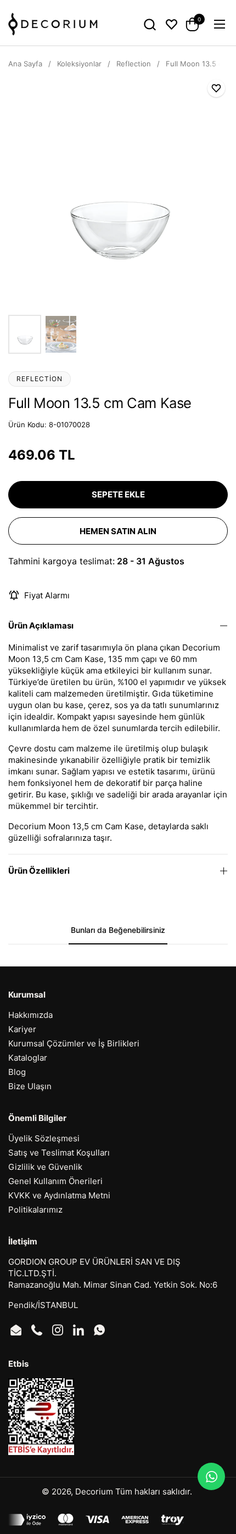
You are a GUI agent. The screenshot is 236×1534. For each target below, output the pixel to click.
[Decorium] (53, 24)
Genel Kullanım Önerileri (55, 1181)
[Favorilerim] (171, 24)
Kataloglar (27, 1057)
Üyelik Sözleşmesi (44, 1138)
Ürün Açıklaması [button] (41, 625)
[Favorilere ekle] (216, 88)
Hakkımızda (30, 1015)
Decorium (94, 1491)
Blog (17, 1072)
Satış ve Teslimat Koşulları (59, 1152)
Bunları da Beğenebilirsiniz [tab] (118, 930)
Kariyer (22, 1029)
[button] (149, 24)
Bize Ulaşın (30, 1086)
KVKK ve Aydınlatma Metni (59, 1195)
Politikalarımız (35, 1209)
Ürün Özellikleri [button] (39, 870)
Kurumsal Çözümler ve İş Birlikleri (73, 1043)
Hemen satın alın (118, 531)
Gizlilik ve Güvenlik (45, 1167)
